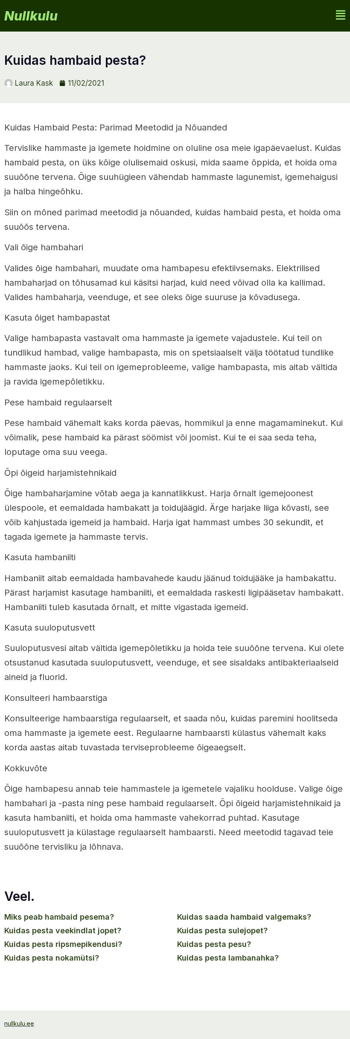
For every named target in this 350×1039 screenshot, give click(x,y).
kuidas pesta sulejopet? (222, 930)
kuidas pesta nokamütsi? (51, 957)
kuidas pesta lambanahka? (228, 957)
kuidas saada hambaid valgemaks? (244, 916)
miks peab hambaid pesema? (59, 916)
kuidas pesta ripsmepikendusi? (63, 944)
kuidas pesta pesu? (214, 944)
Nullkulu (31, 15)
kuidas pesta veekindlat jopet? (62, 930)
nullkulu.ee (19, 1023)
